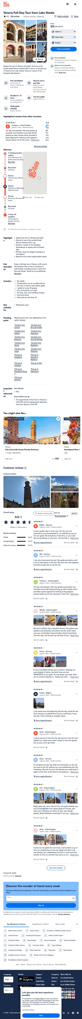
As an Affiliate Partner (67, 984)
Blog (52, 984)
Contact (38, 978)
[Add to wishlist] (58, 419)
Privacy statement (64, 914)
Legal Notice (40, 981)
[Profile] (75, 4)
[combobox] (61, 516)
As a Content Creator (67, 981)
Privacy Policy (40, 984)
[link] (32, 439)
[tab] (16, 924)
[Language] (67, 4)
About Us (54, 978)
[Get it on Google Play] (26, 979)
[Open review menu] (77, 526)
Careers (53, 981)
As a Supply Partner (66, 978)
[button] (11, 16)
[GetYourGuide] (6, 4)
